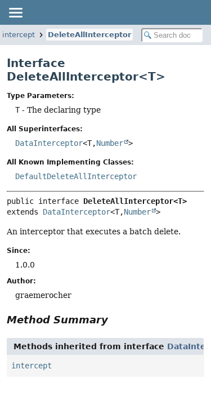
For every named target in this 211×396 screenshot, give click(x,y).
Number (109, 143)
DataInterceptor (49, 143)
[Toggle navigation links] (15, 12)
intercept (31, 365)
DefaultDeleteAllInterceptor (76, 176)
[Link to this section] (115, 320)
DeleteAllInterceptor (89, 34)
